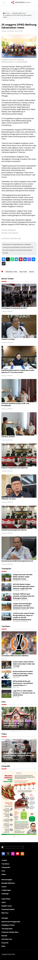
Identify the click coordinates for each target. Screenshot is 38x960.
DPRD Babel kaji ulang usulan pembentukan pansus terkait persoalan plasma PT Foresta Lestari (18, 370)
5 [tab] (25, 732)
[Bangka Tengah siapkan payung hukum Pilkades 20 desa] (19, 486)
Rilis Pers (5, 913)
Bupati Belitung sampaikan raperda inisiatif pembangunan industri (16, 529)
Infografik (6, 766)
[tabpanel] (19, 718)
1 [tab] (13, 732)
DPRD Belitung (11, 272)
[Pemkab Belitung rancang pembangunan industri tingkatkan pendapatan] (19, 455)
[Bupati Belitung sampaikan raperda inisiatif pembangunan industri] (19, 517)
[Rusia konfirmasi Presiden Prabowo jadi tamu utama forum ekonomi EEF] (6, 674)
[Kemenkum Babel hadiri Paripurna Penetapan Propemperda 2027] (19, 295)
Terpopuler (6, 569)
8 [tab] (27, 764)
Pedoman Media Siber (10, 932)
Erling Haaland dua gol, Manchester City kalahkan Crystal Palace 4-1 (23, 683)
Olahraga (5, 894)
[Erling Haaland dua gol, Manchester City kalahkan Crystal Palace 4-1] (6, 684)
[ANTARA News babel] (21, 2)
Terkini (4, 860)
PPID (3, 946)
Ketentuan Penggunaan (11, 922)
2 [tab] (16, 732)
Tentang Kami (7, 929)
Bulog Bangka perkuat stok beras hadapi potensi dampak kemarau (19, 755)
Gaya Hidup (6, 899)
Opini (4, 902)
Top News (6, 626)
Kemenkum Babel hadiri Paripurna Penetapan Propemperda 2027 (16, 307)
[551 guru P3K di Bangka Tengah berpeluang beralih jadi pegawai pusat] (19, 548)
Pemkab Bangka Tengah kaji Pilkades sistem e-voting (17, 338)
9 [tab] (30, 764)
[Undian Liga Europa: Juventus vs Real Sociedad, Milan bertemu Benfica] (19, 643)
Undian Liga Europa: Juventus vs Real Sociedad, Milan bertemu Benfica (17, 655)
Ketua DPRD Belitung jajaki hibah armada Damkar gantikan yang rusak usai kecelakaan (18, 403)
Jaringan (5, 918)
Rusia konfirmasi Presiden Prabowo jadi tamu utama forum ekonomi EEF (23, 674)
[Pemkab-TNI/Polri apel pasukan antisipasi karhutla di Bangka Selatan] (6, 597)
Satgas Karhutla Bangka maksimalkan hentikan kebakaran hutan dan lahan (23, 606)
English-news (7, 906)
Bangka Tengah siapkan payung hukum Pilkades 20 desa (18, 498)
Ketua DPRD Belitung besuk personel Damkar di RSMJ (17, 436)
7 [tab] (24, 764)
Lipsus (4, 887)
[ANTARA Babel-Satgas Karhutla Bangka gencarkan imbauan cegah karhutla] (6, 587)
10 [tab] (33, 764)
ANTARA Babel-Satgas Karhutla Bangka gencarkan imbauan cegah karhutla (23, 586)
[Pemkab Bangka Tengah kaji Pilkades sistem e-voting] (19, 326)
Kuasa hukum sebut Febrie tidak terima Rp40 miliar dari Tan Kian (24, 664)
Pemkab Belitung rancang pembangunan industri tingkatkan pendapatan (18, 467)
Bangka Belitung (18, 13)
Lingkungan (6, 890)
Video (4, 734)
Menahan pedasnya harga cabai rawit (17, 829)
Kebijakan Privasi (8, 925)
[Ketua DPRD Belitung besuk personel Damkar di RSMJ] (19, 424)
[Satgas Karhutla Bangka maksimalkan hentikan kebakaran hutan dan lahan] (6, 606)
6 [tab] (21, 764)
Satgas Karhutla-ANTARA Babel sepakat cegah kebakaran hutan (22, 577)
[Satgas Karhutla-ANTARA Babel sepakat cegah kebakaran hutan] (6, 577)
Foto (3, 702)
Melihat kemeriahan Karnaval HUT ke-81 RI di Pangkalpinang (19, 723)
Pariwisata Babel (8, 909)
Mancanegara (7, 879)
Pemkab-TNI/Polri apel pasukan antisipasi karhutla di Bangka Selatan (23, 596)
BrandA (4, 936)
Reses (31, 272)
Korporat (5, 943)
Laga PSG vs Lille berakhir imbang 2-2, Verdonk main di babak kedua (24, 693)
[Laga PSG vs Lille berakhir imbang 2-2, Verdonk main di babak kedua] (6, 694)
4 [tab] (22, 732)
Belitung (23, 272)
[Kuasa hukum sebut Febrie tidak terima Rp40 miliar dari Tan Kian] (6, 665)
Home (7, 13)
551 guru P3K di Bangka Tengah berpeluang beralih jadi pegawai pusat (17, 560)
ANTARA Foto (7, 939)
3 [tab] (19, 732)
